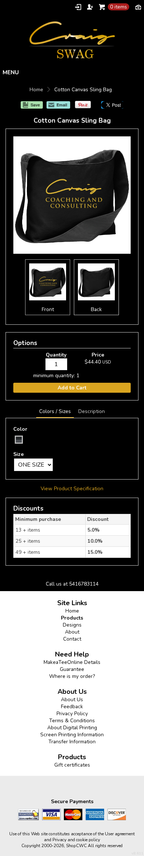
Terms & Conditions (72, 720)
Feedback (72, 706)
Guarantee (72, 669)
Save (35, 105)
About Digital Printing (72, 727)
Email (61, 105)
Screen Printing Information (72, 734)
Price (98, 354)
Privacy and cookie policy (76, 840)
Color (20, 429)
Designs (72, 624)
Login (78, 7)
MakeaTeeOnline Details (72, 662)
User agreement (120, 834)
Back (96, 309)
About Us (72, 699)
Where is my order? (72, 676)
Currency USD (138, 7)
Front (48, 309)
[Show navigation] (72, 72)
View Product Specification (72, 488)
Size (18, 454)
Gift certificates (72, 764)
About (72, 631)
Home (36, 89)
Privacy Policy (72, 713)
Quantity (56, 354)
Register (90, 7)
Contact (72, 638)
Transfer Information (72, 741)
